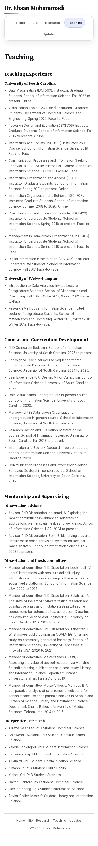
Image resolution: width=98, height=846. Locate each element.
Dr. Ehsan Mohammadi (34, 8)
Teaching (75, 22)
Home (20, 22)
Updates (49, 34)
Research (52, 22)
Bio (35, 22)
